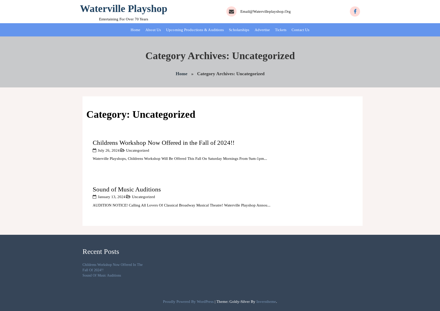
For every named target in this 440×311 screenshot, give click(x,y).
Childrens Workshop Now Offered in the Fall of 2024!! (164, 142)
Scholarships (239, 30)
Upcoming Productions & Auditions (195, 30)
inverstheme (266, 302)
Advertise (262, 30)
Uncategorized (137, 150)
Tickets (280, 30)
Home (135, 30)
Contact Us (300, 30)
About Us (153, 30)
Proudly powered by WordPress (189, 302)
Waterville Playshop (123, 8)
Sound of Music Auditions (127, 189)
